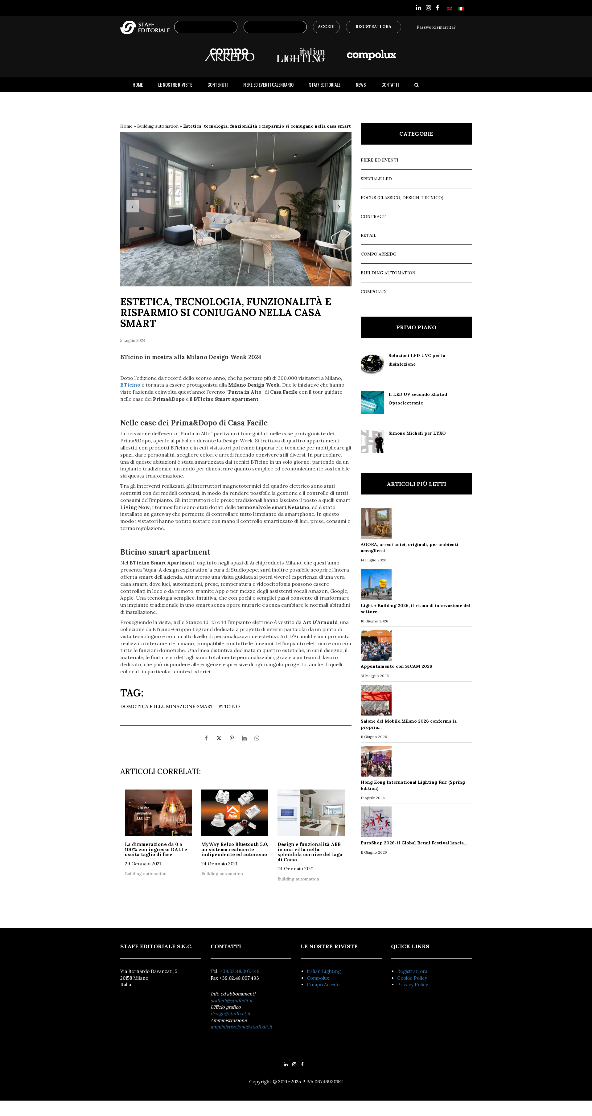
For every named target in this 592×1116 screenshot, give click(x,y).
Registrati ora (412, 971)
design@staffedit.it (230, 1013)
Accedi (326, 26)
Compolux (374, 291)
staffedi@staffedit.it (232, 1000)
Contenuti (218, 84)
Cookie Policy (412, 978)
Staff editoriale (324, 84)
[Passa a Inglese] (449, 8)
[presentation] (132, 206)
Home (138, 84)
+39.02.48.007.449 (240, 971)
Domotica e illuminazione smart (167, 706)
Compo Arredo (379, 254)
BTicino (229, 706)
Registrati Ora (374, 26)
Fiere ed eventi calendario (268, 84)
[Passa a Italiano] (461, 8)
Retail (368, 235)
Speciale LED (376, 179)
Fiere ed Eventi (379, 160)
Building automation (158, 126)
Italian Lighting (324, 971)
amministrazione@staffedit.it (241, 1027)
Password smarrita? (436, 27)
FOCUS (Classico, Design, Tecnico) (402, 197)
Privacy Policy (412, 984)
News (361, 84)
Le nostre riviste (175, 84)
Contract (373, 216)
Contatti (390, 84)
